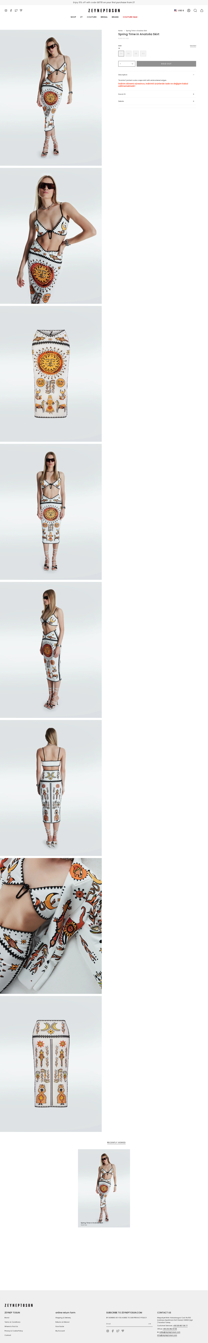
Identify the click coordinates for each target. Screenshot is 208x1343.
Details (121, 101)
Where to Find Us (11, 1326)
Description (122, 75)
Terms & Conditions (12, 1322)
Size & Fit (122, 94)
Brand (7, 1317)
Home (120, 31)
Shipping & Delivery (63, 1317)
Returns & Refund (62, 1322)
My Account (60, 1331)
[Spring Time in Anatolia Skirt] (104, 1188)
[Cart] (202, 10)
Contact (8, 1335)
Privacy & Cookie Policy (14, 1331)
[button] (195, 10)
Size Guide (59, 1326)
